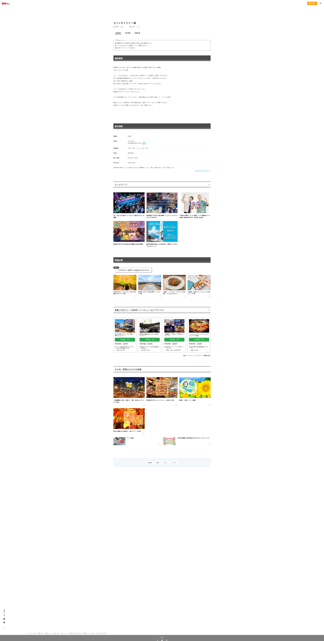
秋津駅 (150, 462)
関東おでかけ (41, 633)
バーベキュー (190, 355)
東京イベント (64, 633)
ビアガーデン (199, 355)
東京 (158, 462)
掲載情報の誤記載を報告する (203, 171)
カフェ (174, 462)
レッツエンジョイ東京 (31, 633)
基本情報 (119, 126)
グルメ (166, 462)
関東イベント (48, 633)
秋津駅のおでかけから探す (75, 633)
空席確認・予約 (125, 339)
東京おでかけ (56, 633)
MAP (144, 143)
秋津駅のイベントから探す (89, 633)
